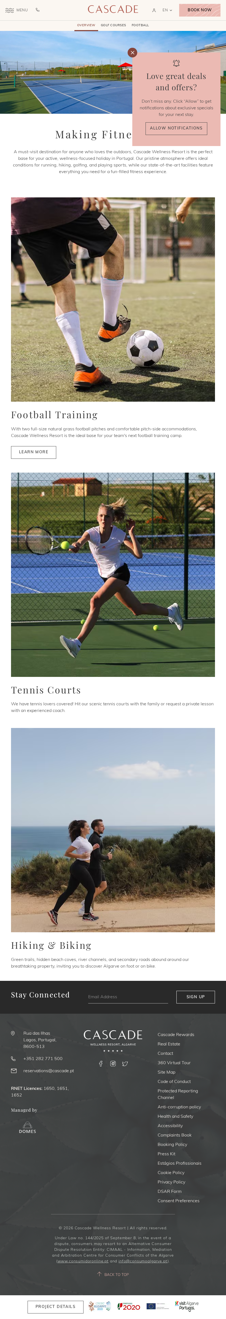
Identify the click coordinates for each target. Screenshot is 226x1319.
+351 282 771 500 (43, 1059)
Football (140, 25)
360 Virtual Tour (174, 1063)
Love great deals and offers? (176, 81)
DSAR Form (170, 1192)
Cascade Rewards (176, 1035)
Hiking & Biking (51, 945)
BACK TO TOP (116, 1275)
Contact (165, 1054)
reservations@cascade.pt (48, 1071)
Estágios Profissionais (179, 1163)
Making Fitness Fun (113, 134)
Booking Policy (172, 1145)
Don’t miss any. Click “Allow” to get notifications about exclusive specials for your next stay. (176, 108)
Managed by (24, 1110)
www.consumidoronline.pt (83, 1261)
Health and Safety (175, 1116)
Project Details (56, 1307)
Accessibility (170, 1126)
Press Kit (166, 1154)
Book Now (200, 10)
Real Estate (169, 1044)
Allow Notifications (176, 128)
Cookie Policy (171, 1173)
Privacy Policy (171, 1182)
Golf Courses (113, 25)
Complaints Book (175, 1135)
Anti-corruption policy (179, 1107)
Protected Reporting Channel (178, 1094)
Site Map (166, 1072)
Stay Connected (40, 994)
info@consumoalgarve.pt (143, 1261)
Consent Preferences (179, 1201)
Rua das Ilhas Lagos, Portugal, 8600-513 (40, 1040)
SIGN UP (196, 997)
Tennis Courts (46, 690)
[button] (153, 10)
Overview (86, 25)
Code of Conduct (174, 1082)
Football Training (54, 414)
